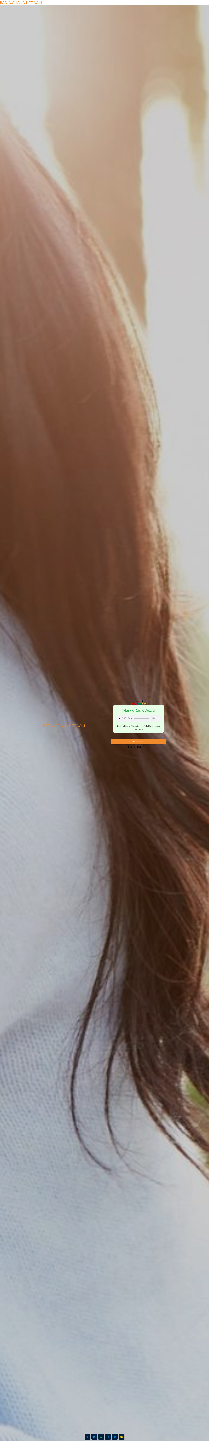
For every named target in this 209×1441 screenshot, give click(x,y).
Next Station (138, 741)
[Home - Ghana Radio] (138, 702)
